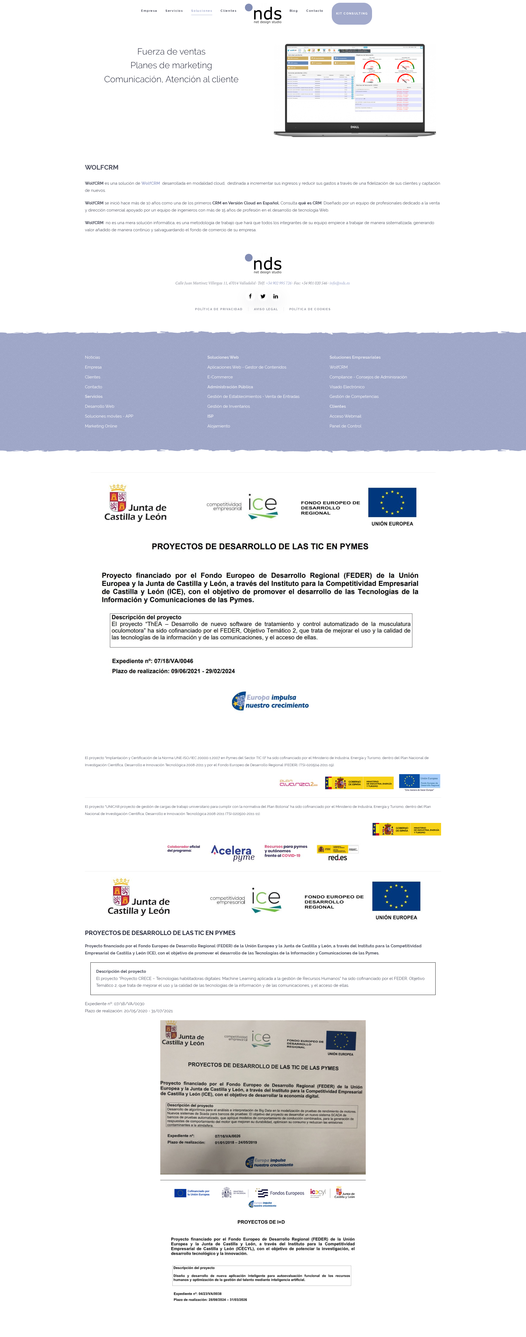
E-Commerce (220, 377)
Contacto (315, 11)
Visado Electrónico (347, 386)
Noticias (92, 357)
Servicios (174, 11)
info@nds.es (340, 283)
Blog (294, 11)
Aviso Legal (266, 309)
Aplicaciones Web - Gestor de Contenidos (246, 367)
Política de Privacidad (219, 309)
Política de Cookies (310, 309)
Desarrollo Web (99, 406)
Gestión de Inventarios (228, 406)
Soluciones (201, 11)
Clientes (228, 11)
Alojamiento (218, 426)
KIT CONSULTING (352, 13)
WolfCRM (339, 367)
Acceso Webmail (345, 416)
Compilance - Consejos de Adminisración (368, 377)
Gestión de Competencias (354, 396)
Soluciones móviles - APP (109, 416)
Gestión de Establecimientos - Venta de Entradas (253, 396)
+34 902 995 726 (278, 283)
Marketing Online (101, 426)
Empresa (149, 11)
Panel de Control (345, 426)
